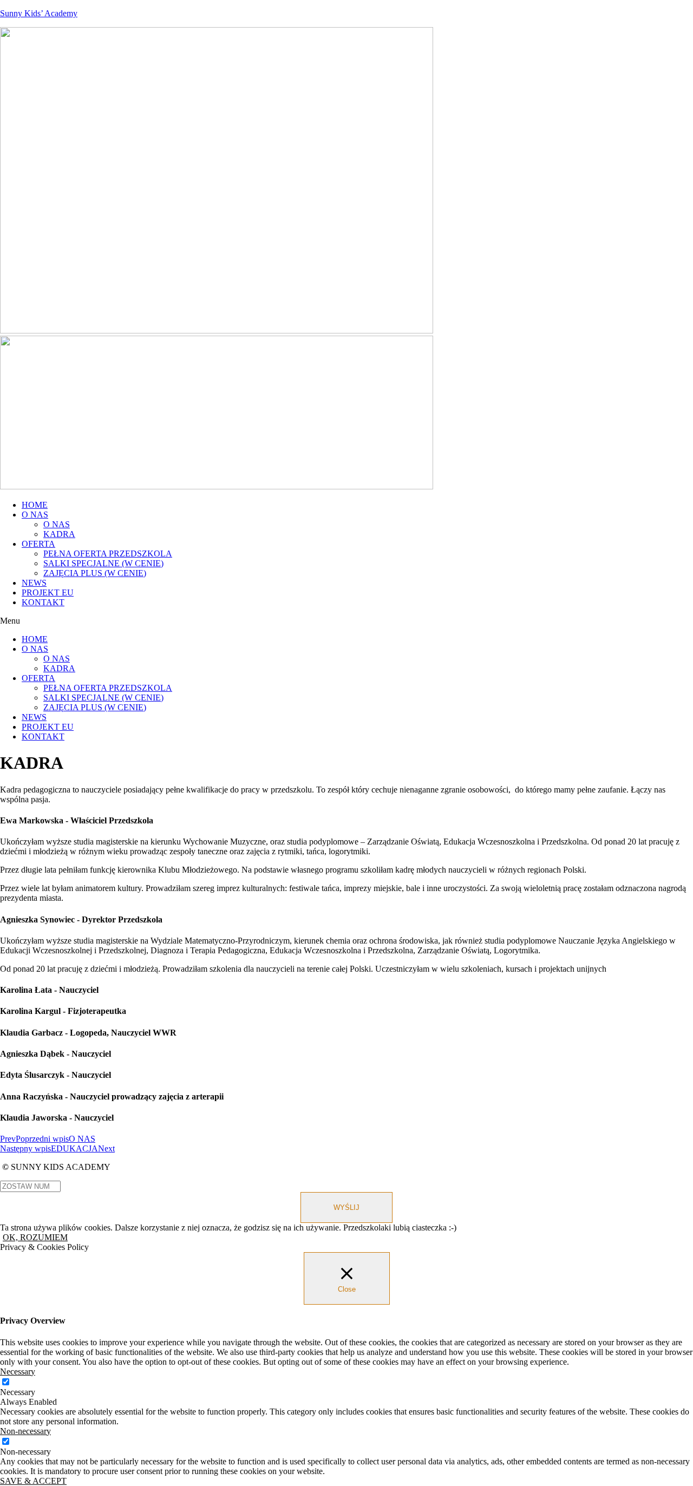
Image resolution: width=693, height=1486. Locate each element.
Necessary (17, 1392)
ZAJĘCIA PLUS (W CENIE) (94, 573)
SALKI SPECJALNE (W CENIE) (103, 563)
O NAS (35, 514)
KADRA (59, 534)
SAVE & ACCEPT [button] (33, 1480)
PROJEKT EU (48, 592)
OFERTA (38, 543)
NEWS (34, 582)
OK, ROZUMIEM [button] (35, 1237)
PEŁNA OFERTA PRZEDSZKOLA (107, 553)
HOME (35, 504)
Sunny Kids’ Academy (38, 13)
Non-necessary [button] (25, 1431)
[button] (346, 621)
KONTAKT (43, 602)
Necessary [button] (17, 1371)
